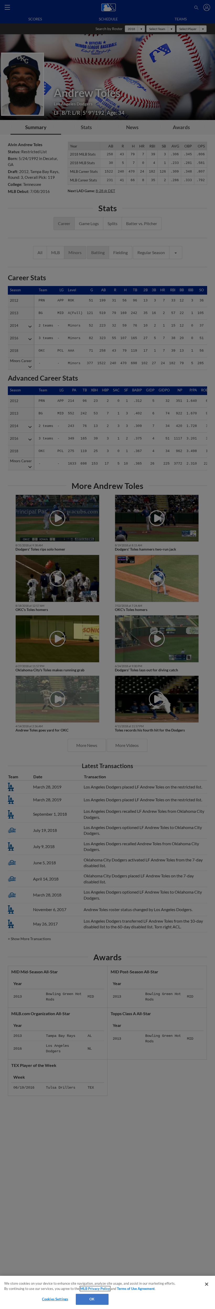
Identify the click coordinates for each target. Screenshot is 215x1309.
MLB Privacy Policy (95, 1289)
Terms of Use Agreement (136, 1289)
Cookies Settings (55, 1299)
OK (91, 1299)
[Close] (206, 1284)
